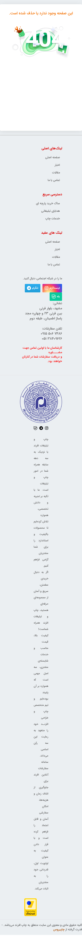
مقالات (56, 172)
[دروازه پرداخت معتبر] (30, 907)
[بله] (35, 428)
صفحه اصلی (52, 157)
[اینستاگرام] (46, 428)
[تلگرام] (41, 428)
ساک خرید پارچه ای (48, 203)
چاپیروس (59, 929)
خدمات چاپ (52, 218)
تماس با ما (54, 180)
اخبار (57, 165)
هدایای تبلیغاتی (50, 211)
